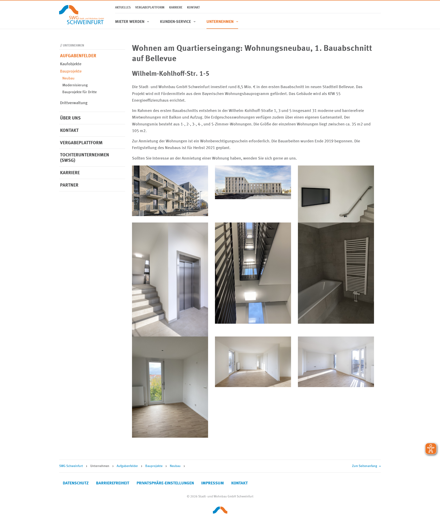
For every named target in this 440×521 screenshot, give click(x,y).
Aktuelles (123, 7)
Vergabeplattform (150, 7)
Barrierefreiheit (112, 483)
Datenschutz (76, 483)
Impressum (212, 483)
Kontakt (193, 7)
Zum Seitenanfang (364, 466)
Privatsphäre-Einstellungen (165, 483)
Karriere (175, 7)
